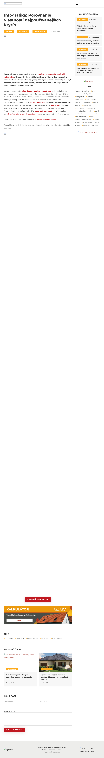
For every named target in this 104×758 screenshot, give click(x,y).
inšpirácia (79, 100)
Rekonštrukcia (40, 31)
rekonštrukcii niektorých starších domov (24, 114)
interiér (90, 97)
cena (93, 91)
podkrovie (87, 105)
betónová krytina (82, 91)
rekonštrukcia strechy (84, 111)
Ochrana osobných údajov (52, 750)
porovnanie (20, 638)
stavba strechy (81, 117)
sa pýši (33, 102)
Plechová (55, 105)
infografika (9, 638)
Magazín (9, 31)
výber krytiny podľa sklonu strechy (37, 91)
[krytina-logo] (13, 3)
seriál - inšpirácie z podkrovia (87, 114)
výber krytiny (57, 638)
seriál (97, 111)
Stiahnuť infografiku (38, 599)
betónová (41, 102)
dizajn (78, 94)
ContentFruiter (60, 747)
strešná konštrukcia (83, 120)
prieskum (91, 108)
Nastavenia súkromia (52, 752)
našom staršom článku (46, 120)
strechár (93, 117)
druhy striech (89, 94)
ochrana (87, 102)
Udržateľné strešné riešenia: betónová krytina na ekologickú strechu (54, 677)
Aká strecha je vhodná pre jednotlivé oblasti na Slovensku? (87, 28)
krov (87, 100)
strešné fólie (87, 122)
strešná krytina (32, 638)
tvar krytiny (45, 638)
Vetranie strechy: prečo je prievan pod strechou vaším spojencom (88, 55)
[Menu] (76, 3)
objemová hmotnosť (43, 111)
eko (98, 94)
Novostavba (23, 31)
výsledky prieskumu (90, 125)
